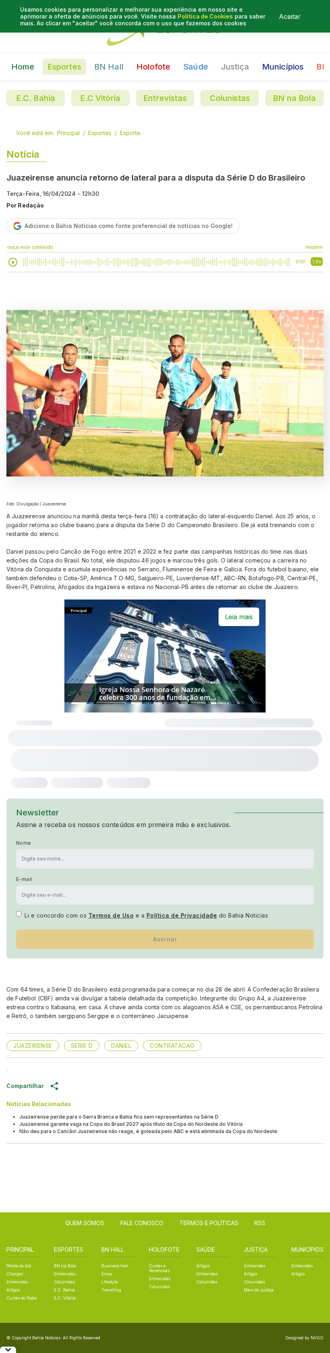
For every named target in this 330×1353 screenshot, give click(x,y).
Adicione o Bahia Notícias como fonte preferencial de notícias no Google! (129, 225)
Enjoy (106, 1273)
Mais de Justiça (259, 1289)
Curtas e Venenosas (159, 1268)
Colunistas (230, 98)
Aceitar (290, 16)
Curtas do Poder (21, 1298)
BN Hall (109, 67)
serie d (82, 1045)
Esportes (64, 67)
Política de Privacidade (181, 915)
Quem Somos (84, 1223)
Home (23, 67)
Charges (14, 1273)
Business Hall (114, 1265)
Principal (68, 132)
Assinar (165, 939)
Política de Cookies (205, 16)
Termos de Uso (111, 915)
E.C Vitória (100, 98)
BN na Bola (294, 98)
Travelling (111, 1289)
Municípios (283, 67)
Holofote (153, 67)
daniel (121, 1045)
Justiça (235, 67)
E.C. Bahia (36, 98)
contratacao (172, 1045)
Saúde (195, 67)
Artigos (13, 1289)
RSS (259, 1223)
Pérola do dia (18, 1265)
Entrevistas (165, 98)
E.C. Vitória (65, 1298)
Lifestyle (109, 1281)
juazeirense (32, 1045)
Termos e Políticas (208, 1223)
